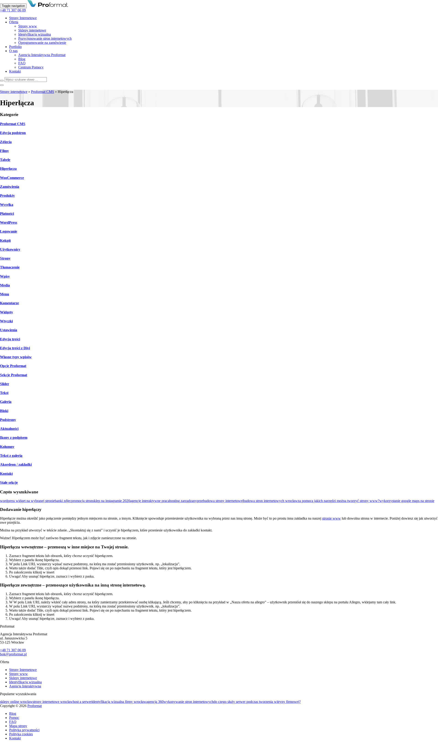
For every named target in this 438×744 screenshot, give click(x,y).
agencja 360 (155, 702)
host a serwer (82, 702)
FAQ (22, 63)
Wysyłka (6, 205)
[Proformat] (48, 6)
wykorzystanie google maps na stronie (406, 501)
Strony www (27, 26)
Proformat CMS (42, 92)
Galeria (5, 402)
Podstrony (8, 420)
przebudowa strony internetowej (220, 501)
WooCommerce (12, 178)
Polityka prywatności (24, 730)
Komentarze (9, 303)
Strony (5, 258)
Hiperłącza (8, 169)
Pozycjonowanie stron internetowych (45, 38)
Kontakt (15, 71)
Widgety (6, 312)
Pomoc (14, 718)
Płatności (7, 214)
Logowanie (8, 231)
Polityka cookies (21, 734)
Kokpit (5, 240)
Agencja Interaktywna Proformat (41, 55)
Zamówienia (9, 187)
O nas (13, 51)
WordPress (8, 222)
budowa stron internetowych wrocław (270, 501)
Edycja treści (10, 339)
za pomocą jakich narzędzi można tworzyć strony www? (338, 501)
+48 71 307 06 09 (13, 10)
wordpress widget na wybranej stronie (27, 501)
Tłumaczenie (10, 267)
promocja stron (82, 501)
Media (5, 285)
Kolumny (7, 447)
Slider (4, 384)
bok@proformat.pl (13, 654)
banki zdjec (63, 501)
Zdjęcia (6, 142)
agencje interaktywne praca (149, 501)
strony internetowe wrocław (53, 702)
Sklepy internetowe (32, 30)
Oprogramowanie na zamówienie (42, 43)
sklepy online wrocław (16, 702)
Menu (4, 294)
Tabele (5, 160)
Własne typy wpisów (16, 357)
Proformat (34, 706)
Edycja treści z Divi (15, 348)
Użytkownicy (10, 249)
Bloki (4, 411)
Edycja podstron (13, 133)
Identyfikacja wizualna (34, 34)
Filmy (4, 151)
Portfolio (15, 47)
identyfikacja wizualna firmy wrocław (119, 702)
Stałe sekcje (9, 482)
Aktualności (9, 429)
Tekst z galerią (11, 455)
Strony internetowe (13, 92)
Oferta (13, 22)
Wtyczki (6, 321)
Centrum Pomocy (31, 67)
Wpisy (5, 276)
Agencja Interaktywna (25, 686)
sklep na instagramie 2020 (111, 501)
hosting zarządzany (183, 501)
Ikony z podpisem (13, 437)
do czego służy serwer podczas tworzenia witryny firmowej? (257, 702)
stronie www (331, 518)
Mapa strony (18, 726)
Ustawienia (8, 330)
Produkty (7, 195)
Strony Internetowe (23, 18)
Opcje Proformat (13, 366)
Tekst (4, 393)
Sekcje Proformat (13, 375)
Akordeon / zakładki (16, 464)
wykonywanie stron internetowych (189, 702)
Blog (21, 59)
